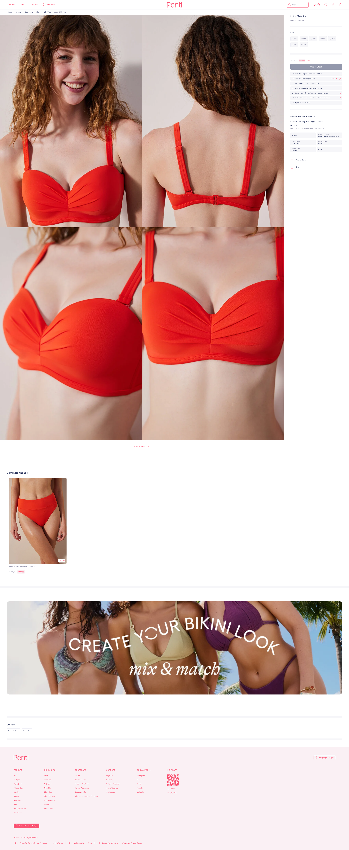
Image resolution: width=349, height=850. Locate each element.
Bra (15, 776)
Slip (15, 804)
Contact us (110, 792)
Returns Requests (113, 784)
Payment (109, 776)
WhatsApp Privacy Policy (132, 843)
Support (110, 770)
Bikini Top (47, 12)
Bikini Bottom (13, 731)
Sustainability (80, 780)
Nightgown (18, 784)
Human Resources (82, 788)
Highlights (49, 770)
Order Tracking (112, 788)
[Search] (289, 4)
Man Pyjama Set (20, 808)
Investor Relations (82, 784)
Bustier (16, 792)
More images (139, 446)
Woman (12, 5)
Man (23, 5)
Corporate (80, 770)
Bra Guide (18, 812)
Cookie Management (110, 843)
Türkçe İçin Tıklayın (326, 758)
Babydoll (17, 800)
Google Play (172, 793)
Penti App (172, 770)
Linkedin (140, 792)
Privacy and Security (76, 843)
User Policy (92, 843)
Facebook (141, 780)
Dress (46, 804)
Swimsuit (47, 780)
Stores (77, 776)
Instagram (141, 776)
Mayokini (47, 788)
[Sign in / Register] (333, 5)
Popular (18, 770)
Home (10, 12)
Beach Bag (48, 808)
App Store (171, 789)
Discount (50, 5)
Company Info (80, 792)
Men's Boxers (49, 800)
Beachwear (29, 12)
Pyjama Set (18, 788)
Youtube (140, 788)
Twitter (139, 784)
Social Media (143, 770)
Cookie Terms (57, 843)
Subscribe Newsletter (28, 826)
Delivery (109, 780)
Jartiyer (17, 780)
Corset (16, 796)
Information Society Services (86, 796)
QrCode (173, 780)
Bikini (38, 12)
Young (35, 5)
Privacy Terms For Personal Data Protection (31, 843)
